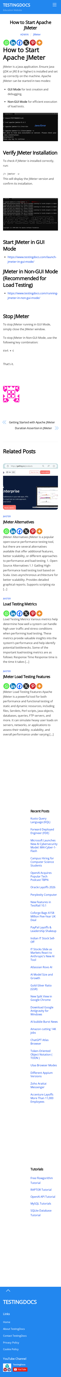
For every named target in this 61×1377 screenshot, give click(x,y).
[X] (26, 43)
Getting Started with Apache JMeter (32, 422)
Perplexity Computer (44, 895)
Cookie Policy (11, 1349)
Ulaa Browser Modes (43, 1065)
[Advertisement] (16, 764)
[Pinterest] (33, 43)
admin (24, 34)
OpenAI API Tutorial (42, 1197)
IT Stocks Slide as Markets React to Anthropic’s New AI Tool (42, 955)
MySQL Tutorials (40, 1203)
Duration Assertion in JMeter (33, 428)
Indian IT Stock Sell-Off (42, 940)
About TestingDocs (14, 1329)
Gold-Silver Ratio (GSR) (41, 987)
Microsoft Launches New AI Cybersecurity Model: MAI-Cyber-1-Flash (43, 846)
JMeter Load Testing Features (26, 676)
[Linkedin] (13, 43)
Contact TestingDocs (15, 1335)
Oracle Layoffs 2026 (42, 887)
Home (6, 1322)
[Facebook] (20, 43)
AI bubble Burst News (44, 1022)
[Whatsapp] (6, 43)
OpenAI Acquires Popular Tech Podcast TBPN (41, 876)
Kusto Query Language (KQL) (40, 820)
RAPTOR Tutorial (41, 1190)
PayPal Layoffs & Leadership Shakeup (43, 929)
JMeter (37, 34)
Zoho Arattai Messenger (38, 1085)
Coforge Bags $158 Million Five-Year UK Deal (43, 916)
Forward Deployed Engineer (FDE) (42, 831)
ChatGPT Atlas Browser (39, 1041)
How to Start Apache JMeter (30, 25)
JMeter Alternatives (18, 521)
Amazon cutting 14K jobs (43, 1031)
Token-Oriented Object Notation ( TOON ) (41, 1054)
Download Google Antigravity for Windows (41, 1011)
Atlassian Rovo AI (41, 967)
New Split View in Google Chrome (41, 998)
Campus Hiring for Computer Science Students (42, 862)
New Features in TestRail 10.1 (40, 904)
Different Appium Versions (41, 1074)
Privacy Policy (11, 1342)
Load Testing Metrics (20, 603)
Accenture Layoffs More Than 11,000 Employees (41, 1098)
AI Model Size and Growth (41, 976)
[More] (39, 43)
